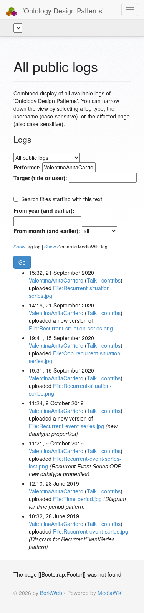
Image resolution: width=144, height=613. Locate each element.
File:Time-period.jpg (77, 499)
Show (19, 246)
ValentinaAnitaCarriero (56, 280)
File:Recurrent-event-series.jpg (66, 426)
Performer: (27, 167)
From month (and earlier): (46, 231)
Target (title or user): (40, 178)
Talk (92, 280)
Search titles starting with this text (61, 199)
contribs (111, 280)
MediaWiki (110, 593)
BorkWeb (51, 593)
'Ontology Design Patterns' (62, 10)
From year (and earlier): (43, 210)
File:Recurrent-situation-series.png (71, 328)
